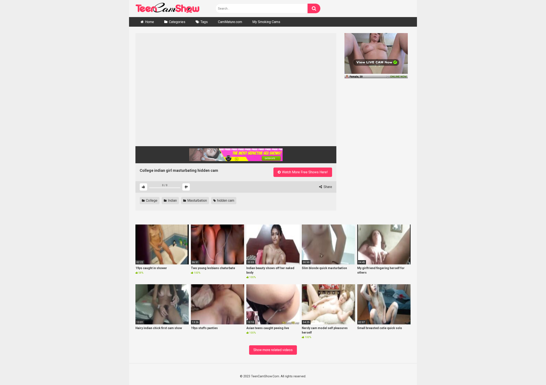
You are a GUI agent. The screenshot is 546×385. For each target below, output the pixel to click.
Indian (172, 200)
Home (149, 22)
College (151, 200)
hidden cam (225, 200)
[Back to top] (531, 371)
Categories (177, 22)
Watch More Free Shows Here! (304, 172)
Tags (204, 22)
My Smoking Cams (266, 22)
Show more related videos (273, 350)
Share (327, 187)
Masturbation (196, 200)
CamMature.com (230, 22)
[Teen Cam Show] (167, 8)
